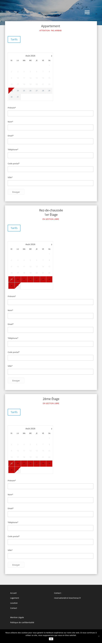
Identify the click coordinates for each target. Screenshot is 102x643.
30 (11, 97)
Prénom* (12, 107)
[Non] (98, 636)
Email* (11, 135)
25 (24, 91)
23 (11, 91)
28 (43, 91)
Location (14, 603)
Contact (13, 608)
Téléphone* (13, 149)
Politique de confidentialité (22, 622)
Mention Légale (17, 617)
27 (37, 91)
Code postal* (14, 163)
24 (18, 91)
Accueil (13, 593)
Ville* (10, 177)
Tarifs (14, 39)
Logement (14, 598)
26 (30, 91)
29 (49, 91)
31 (18, 97)
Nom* (10, 121)
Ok (51, 639)
